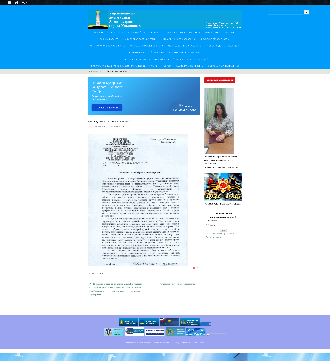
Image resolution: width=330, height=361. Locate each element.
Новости (97, 71)
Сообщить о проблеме (107, 107)
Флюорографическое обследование (177, 283)
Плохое (211, 225)
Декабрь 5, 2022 (100, 126)
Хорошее (212, 220)
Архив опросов (213, 237)
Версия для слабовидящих (220, 80)
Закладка (97, 273)
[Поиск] (306, 12)
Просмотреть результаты (223, 233)
